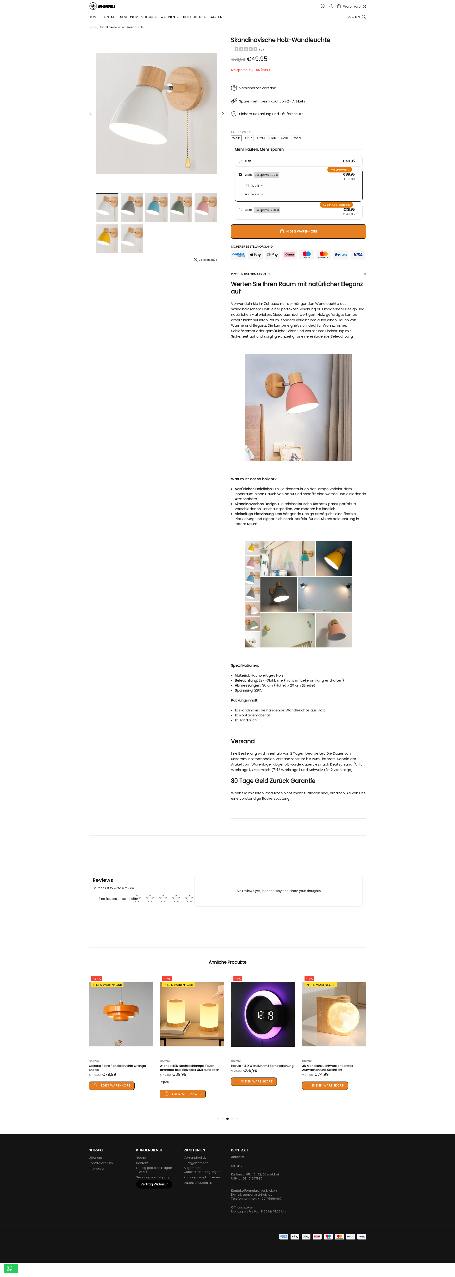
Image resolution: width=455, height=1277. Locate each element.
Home (92, 27)
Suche (141, 1158)
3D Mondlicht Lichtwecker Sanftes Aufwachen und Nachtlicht (327, 1068)
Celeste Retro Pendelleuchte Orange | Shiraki (118, 1068)
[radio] (299, 161)
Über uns (96, 1158)
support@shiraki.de (257, 1195)
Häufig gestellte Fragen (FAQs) (154, 1170)
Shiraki (102, 6)
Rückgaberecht (196, 1163)
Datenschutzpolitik (198, 1183)
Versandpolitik (195, 1158)
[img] (246, 49)
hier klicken (268, 1191)
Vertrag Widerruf (154, 1184)
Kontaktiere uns (101, 1163)
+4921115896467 (269, 1199)
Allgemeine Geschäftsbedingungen (202, 1170)
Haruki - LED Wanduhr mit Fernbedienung (262, 1066)
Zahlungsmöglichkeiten (202, 1177)
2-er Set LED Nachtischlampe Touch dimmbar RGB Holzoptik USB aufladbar (189, 1068)
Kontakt (142, 1163)
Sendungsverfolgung (152, 1177)
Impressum (97, 1168)
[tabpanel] (120, 1036)
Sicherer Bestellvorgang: (252, 247)
